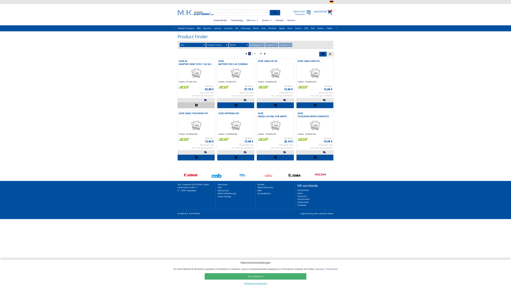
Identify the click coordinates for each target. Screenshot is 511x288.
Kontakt (279, 20)
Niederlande (303, 202)
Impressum (320, 269)
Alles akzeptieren (255, 276)
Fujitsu (320, 28)
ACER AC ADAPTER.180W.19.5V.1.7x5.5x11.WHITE (199, 62)
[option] (185, 28)
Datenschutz (332, 269)
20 (261, 53)
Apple (282, 28)
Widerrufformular (265, 187)
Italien (300, 193)
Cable (329, 28)
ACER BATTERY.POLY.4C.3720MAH (233, 62)
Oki (236, 28)
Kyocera (207, 28)
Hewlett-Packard (186, 28)
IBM (199, 28)
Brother (272, 28)
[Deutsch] (331, 2)
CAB (306, 28)
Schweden (302, 205)
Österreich (302, 196)
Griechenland (303, 199)
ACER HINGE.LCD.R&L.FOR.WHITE (272, 115)
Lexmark (228, 28)
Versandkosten (264, 193)
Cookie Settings (224, 196)
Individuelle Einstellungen (255, 283)
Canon (298, 28)
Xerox (256, 28)
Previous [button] (174, 28)
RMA (259, 190)
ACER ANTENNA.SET (228, 113)
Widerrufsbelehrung (227, 193)
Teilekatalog (237, 20)
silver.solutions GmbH (323, 213)
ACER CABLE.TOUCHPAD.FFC (193, 113)
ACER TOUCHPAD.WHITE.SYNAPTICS (313, 115)
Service (265, 20)
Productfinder (220, 20)
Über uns (251, 20)
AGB (219, 187)
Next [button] (336, 28)
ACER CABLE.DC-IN (267, 61)
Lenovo (217, 28)
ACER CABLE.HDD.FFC (309, 61)
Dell (313, 28)
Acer (263, 28)
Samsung (245, 28)
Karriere (291, 20)
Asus (289, 28)
